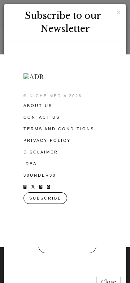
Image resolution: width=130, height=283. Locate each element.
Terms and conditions (58, 129)
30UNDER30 (39, 175)
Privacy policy (47, 140)
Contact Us (41, 117)
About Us (37, 105)
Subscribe (45, 198)
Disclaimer (40, 152)
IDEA (30, 163)
